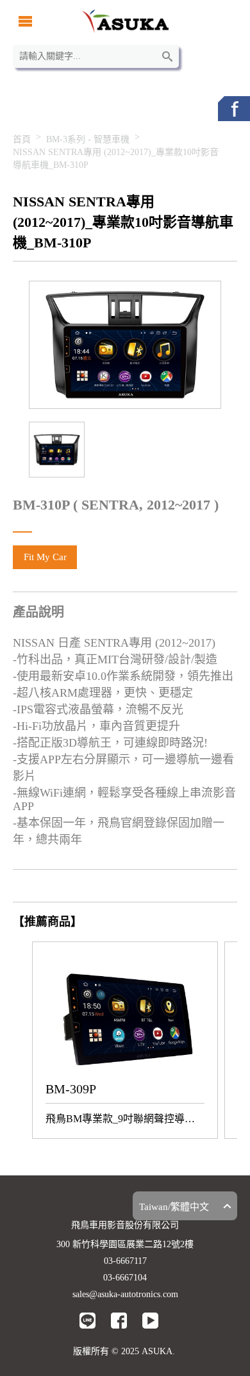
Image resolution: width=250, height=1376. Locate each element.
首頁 (22, 139)
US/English (161, 1184)
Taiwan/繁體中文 (174, 1207)
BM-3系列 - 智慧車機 (87, 139)
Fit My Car (45, 557)
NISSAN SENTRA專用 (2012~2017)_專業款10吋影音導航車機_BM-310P (116, 158)
